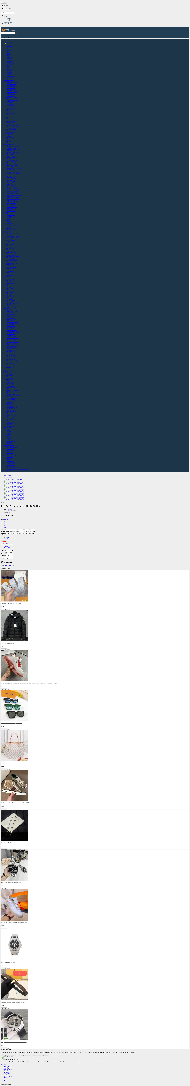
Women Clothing (9, 81)
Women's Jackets (11, 86)
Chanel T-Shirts (11, 348)
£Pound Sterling (7, 8)
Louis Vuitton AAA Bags (13, 177)
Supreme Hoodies (11, 267)
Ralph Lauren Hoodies (12, 263)
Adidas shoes (10, 403)
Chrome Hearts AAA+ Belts (14, 168)
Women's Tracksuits (12, 82)
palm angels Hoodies (12, 265)
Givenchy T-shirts (11, 330)
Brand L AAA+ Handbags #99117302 (8, 762)
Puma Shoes (10, 412)
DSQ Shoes (10, 425)
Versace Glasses (11, 108)
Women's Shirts (11, 89)
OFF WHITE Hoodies (12, 237)
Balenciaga (9, 57)
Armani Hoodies (11, 273)
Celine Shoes (10, 414)
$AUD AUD (6, 5)
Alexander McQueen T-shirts (14, 352)
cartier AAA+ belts (11, 171)
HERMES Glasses (11, 122)
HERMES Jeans (11, 304)
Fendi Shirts (10, 459)
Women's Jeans (10, 96)
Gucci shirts (10, 453)
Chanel (9, 50)
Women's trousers (11, 94)
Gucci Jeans (10, 285)
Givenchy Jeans (11, 302)
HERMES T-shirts (11, 339)
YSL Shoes (10, 392)
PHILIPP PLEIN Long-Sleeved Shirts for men (18, 469)
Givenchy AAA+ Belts (12, 166)
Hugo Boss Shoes (11, 423)
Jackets (9, 221)
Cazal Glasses (10, 130)
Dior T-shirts (10, 315)
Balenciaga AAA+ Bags (13, 197)
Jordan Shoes (10, 396)
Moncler (9, 58)
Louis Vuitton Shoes (12, 372)
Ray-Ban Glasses (11, 116)
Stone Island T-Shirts (12, 346)
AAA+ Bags (8, 176)
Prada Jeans (10, 294)
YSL (8, 68)
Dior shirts (9, 450)
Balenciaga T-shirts (11, 314)
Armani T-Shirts (11, 355)
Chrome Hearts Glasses (12, 120)
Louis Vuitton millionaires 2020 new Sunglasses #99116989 (11, 723)
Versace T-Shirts (11, 335)
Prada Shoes (10, 379)
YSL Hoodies (10, 271)
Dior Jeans (9, 284)
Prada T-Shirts (10, 320)
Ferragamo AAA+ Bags (13, 209)
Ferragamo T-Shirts (11, 364)
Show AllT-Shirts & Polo (10, 370)
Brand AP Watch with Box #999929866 (8, 962)
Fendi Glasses (10, 113)
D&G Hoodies (10, 268)
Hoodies (9, 217)
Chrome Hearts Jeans (12, 283)
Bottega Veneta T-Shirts (12, 360)
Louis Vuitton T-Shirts (12, 311)
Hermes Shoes (10, 376)
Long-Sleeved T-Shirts (12, 229)
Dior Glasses (10, 109)
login (5, 565)
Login (8, 19)
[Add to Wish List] (1, 502)
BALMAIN (10, 78)
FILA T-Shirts (10, 367)
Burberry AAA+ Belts (12, 162)
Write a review (9, 544)
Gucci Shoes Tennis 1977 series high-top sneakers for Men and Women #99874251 (15, 802)
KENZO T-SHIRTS (12, 358)
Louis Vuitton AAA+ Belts (13, 149)
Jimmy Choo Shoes (11, 415)
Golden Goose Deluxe (12, 408)
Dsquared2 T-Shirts (11, 356)
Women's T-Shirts (11, 90)
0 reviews (3, 544)
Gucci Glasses (10, 102)
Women (9, 141)
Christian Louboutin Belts (13, 173)
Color (2, 534)
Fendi (8, 54)
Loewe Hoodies (11, 252)
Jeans (8, 219)
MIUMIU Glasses (11, 112)
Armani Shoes (10, 418)
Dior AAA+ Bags (11, 181)
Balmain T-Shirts (11, 334)
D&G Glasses (10, 118)
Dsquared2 (9, 72)
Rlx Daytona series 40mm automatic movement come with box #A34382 (13, 1042)
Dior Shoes (10, 375)
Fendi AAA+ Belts (11, 156)
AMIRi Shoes (10, 406)
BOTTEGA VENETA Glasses (14, 126)
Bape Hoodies (10, 264)
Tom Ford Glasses (11, 106)
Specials (6, 1071)
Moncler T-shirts (11, 316)
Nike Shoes (10, 391)
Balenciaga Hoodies (12, 239)
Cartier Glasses (10, 101)
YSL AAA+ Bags (11, 183)
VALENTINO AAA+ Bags (13, 199)
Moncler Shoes (10, 410)
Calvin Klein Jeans (11, 307)
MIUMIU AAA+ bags (12, 201)
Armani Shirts (10, 466)
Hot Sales (7, 134)
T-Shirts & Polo (11, 215)
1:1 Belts (7, 145)
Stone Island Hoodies (12, 260)
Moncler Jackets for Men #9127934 (7, 643)
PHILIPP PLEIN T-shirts (13, 332)
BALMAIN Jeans (11, 300)
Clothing (7, 213)
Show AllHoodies (8, 276)
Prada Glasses (10, 104)
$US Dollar (6, 10)
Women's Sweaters (11, 84)
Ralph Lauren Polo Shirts (13, 342)
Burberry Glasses (11, 121)
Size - (5, 519)
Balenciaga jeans (11, 298)
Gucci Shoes (10, 374)
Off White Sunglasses (12, 128)
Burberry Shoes (11, 388)
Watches (9, 437)
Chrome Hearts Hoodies (13, 236)
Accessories (10, 137)
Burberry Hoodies (11, 243)
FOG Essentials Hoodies (13, 256)
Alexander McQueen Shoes (13, 400)
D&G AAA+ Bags (11, 204)
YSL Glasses (10, 110)
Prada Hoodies (10, 245)
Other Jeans (10, 287)
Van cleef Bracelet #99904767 (6, 842)
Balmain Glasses (11, 132)
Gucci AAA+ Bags (11, 179)
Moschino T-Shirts (11, 354)
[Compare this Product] (3, 502)
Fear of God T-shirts (12, 347)
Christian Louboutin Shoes (13, 395)
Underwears (10, 228)
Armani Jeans (10, 288)
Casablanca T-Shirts (12, 331)
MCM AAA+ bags (11, 200)
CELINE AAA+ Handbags (13, 189)
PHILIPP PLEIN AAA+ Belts (14, 172)
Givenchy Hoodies (11, 249)
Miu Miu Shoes (11, 382)
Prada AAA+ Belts (11, 161)
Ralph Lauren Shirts (12, 467)
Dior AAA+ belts (11, 153)
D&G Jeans (10, 295)
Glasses (7, 98)
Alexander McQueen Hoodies (14, 269)
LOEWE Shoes (11, 404)
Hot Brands (7, 45)
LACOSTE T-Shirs (11, 343)
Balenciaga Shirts (11, 465)
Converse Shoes (11, 426)
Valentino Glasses (11, 125)
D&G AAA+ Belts (11, 164)
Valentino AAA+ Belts (12, 160)
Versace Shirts (10, 451)
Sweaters (9, 223)
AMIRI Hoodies (11, 241)
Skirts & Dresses (11, 88)
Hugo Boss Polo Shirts (12, 338)
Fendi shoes (10, 380)
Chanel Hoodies (11, 257)
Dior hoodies (10, 244)
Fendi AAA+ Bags (11, 188)
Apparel (9, 136)
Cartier (8, 74)
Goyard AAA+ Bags (12, 193)
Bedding (9, 443)
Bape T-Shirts (10, 362)
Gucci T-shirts (10, 312)
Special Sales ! (7, 1068)
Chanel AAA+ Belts (12, 158)
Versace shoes (10, 386)
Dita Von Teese (10, 117)
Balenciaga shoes (11, 387)
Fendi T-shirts (10, 324)
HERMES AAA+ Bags (12, 191)
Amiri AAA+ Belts (11, 169)
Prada (8, 52)
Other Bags (10, 205)
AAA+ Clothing (8, 1076)
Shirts (8, 224)
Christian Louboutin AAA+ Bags (15, 195)
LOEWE (9, 65)
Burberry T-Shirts (11, 319)
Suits (8, 227)
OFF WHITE (10, 64)
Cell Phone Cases (11, 138)
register (10, 565)
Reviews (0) (7, 547)
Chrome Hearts (10, 61)
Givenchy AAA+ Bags (12, 192)
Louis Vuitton (10, 46)
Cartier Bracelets (11, 441)
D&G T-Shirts (10, 328)
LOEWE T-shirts (11, 327)
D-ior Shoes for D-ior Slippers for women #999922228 (11, 882)
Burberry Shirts (10, 449)
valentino (9, 70)
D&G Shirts (10, 454)
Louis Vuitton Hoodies (12, 233)
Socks (8, 438)
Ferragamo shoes (11, 394)
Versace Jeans (10, 299)
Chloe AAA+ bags (11, 211)
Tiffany (9, 77)
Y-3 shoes (9, 419)
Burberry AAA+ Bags (12, 187)
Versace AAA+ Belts (12, 154)
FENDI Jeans (10, 292)
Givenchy (9, 69)
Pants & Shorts (10, 220)
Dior (8, 49)
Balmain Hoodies (11, 275)
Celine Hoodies (11, 251)
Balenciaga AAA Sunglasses (14, 124)
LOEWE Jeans (10, 291)
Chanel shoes (10, 378)
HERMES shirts (11, 458)
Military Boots (7, 1067)
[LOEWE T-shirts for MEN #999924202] (14, 479)
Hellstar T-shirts (11, 326)
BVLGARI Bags (11, 196)
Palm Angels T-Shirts (12, 351)
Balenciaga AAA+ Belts (13, 165)
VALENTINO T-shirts (12, 344)
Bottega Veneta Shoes (12, 411)
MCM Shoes (10, 422)
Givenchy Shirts (11, 463)
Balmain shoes (10, 402)
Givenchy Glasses (11, 129)
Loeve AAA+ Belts (11, 157)
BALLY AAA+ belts (12, 150)
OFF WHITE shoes (12, 398)
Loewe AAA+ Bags (12, 184)
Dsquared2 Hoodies (12, 253)
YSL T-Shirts (10, 350)
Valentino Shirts (11, 462)
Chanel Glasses (10, 105)
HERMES (9, 56)
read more (3, 1064)
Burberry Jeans (10, 289)
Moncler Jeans (10, 296)
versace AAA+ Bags (12, 208)
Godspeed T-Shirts (11, 336)
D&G (8, 66)
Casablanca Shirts (11, 455)
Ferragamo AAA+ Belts (13, 152)
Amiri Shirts (10, 461)
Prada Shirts (10, 457)
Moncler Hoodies (11, 240)
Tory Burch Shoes (11, 417)
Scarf (8, 435)
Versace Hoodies (11, 259)
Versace (9, 62)
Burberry (9, 53)
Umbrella (9, 442)
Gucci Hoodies (10, 235)
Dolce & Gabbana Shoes (13, 390)
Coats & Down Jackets (12, 225)
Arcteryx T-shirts (11, 368)
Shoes (8, 140)
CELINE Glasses (11, 114)
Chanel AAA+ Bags (12, 180)
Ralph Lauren (10, 76)
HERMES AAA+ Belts (12, 146)
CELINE (9, 73)
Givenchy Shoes (11, 399)
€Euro (5, 7)
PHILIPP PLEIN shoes (12, 407)
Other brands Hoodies (12, 247)
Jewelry (9, 430)
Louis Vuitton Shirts (12, 447)
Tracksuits (9, 216)
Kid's (5, 1080)
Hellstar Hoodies (11, 255)
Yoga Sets (9, 93)
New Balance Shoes (12, 421)
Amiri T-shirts (10, 318)
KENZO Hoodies (11, 272)
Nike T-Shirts (10, 366)
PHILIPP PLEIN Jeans (12, 303)
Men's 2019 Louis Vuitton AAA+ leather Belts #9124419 (11, 603)
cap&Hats (9, 433)
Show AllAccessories (9, 445)
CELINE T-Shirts (11, 340)
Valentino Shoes (11, 384)
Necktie (9, 439)
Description (6, 546)
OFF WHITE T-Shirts (12, 323)
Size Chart (6, 519)
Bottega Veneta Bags (12, 207)
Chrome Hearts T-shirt (12, 322)
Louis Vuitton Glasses (12, 100)
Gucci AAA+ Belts (11, 148)
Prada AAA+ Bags (11, 185)
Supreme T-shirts (11, 363)
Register (9, 18)
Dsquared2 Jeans (11, 280)
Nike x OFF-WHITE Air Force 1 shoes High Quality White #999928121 (14, 922)
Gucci (8, 48)
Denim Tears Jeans (11, 306)
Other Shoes (10, 383)
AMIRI (9, 60)
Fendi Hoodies (10, 248)
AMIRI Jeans (10, 279)
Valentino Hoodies (11, 261)
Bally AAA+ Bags (11, 203)
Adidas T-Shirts (11, 359)
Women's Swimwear (12, 85)
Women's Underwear (12, 92)
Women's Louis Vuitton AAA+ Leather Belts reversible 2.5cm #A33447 (13, 1002)
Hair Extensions (11, 142)
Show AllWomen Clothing (10, 97)
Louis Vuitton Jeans (12, 281)
